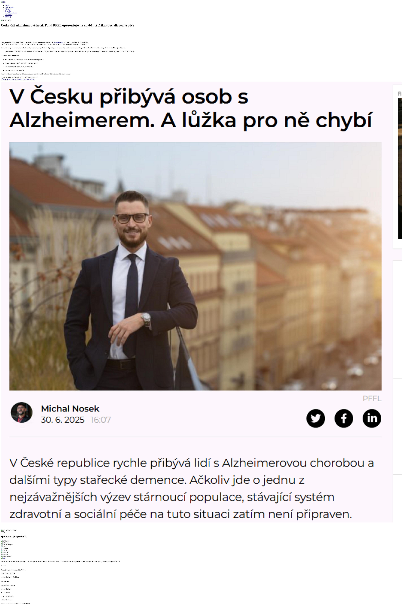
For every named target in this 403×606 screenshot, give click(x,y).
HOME (7, 5)
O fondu (8, 11)
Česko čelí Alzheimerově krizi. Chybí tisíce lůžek (18, 79)
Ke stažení (8, 15)
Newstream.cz (58, 42)
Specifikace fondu (11, 13)
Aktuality (8, 9)
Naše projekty (9, 7)
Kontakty (8, 17)
